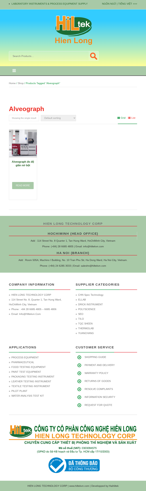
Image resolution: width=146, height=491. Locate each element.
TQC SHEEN (85, 323)
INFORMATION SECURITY (100, 397)
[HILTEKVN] (73, 30)
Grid (123, 117)
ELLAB (82, 299)
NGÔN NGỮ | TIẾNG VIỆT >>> (119, 3)
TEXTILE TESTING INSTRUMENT (30, 386)
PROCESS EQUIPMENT (25, 357)
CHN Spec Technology (90, 294)
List (133, 117)
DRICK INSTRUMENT (90, 304)
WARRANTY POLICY (96, 373)
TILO (81, 318)
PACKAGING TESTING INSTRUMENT (32, 376)
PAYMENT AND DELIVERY (100, 365)
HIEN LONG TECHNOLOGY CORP (73, 223)
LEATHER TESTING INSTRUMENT (31, 381)
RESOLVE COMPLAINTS (99, 389)
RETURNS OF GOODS (98, 381)
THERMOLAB (86, 328)
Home (12, 83)
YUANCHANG (86, 333)
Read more (23, 185)
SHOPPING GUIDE (95, 357)
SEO (80, 314)
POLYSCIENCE (86, 309)
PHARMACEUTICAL (22, 362)
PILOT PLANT (19, 391)
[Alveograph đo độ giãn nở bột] (23, 143)
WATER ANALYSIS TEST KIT (27, 395)
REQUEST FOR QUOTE (98, 405)
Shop (21, 83)
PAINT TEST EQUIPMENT (26, 371)
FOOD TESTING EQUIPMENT (28, 367)
